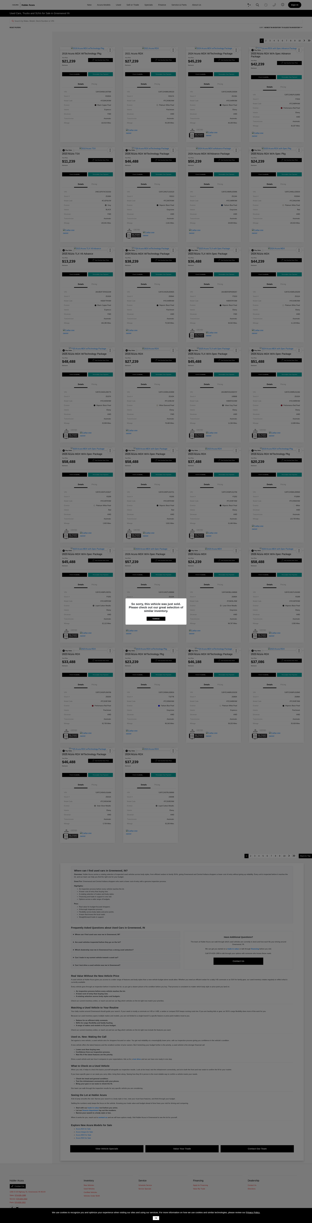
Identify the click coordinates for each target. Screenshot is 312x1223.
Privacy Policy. (253, 1212)
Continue (156, 619)
